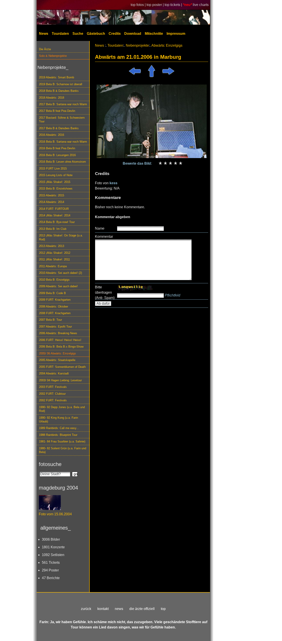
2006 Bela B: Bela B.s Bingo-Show (61, 346)
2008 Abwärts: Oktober (53, 306)
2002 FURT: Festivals (53, 400)
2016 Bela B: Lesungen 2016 (57, 155)
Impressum (176, 33)
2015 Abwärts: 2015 (51, 195)
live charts (201, 5)
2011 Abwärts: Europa (53, 266)
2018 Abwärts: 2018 (51, 97)
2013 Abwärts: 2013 (51, 246)
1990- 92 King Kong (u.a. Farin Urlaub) (58, 419)
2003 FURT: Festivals (53, 387)
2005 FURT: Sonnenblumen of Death (62, 366)
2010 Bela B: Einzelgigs (54, 279)
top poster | (156, 5)
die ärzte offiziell (142, 609)
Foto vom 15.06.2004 (55, 514)
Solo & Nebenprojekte (53, 55)
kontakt (103, 609)
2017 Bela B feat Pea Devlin (57, 110)
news (119, 609)
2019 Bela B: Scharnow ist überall (60, 84)
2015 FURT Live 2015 (53, 168)
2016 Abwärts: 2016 (51, 134)
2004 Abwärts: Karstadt (54, 373)
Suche (77, 33)
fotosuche (50, 464)
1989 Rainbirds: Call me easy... (59, 428)
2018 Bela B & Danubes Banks (59, 90)
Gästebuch (96, 33)
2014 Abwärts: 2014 (51, 202)
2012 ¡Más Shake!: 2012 (54, 252)
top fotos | (139, 5)
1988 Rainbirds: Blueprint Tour (58, 435)
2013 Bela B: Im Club (52, 228)
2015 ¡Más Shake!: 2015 (54, 182)
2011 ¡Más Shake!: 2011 (54, 259)
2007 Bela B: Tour (50, 319)
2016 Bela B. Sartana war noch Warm (63, 141)
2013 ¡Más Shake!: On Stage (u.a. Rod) (61, 237)
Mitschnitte (154, 33)
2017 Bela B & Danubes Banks (59, 128)
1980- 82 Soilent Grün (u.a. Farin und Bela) (62, 450)
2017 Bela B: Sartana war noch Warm (63, 104)
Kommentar (104, 236)
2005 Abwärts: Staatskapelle (57, 360)
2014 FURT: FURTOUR (54, 208)
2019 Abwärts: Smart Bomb (56, 77)
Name (99, 228)
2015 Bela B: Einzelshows (55, 188)
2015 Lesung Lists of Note (55, 175)
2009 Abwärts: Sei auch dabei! (58, 286)
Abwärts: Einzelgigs (166, 45)
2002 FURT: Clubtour (52, 393)
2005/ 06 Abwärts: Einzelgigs (57, 353)
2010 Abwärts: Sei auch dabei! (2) (60, 272)
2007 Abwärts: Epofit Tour (55, 326)
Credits (115, 33)
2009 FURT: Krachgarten (54, 299)
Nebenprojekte (137, 45)
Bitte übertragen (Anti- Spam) (105, 292)
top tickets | (174, 5)
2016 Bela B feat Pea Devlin (57, 148)
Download (132, 33)
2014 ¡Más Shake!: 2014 (54, 215)
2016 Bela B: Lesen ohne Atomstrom (62, 161)
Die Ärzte (45, 49)
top (163, 609)
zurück (86, 609)
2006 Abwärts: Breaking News (58, 333)
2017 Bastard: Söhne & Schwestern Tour (62, 119)
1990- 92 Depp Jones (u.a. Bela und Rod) (62, 409)
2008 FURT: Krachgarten (54, 313)
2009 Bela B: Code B (52, 293)
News (43, 33)
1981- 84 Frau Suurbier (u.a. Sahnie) (62, 441)
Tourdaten (60, 33)
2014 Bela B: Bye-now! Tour (57, 222)
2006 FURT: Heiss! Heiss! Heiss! (60, 340)
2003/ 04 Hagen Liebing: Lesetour (60, 380)
